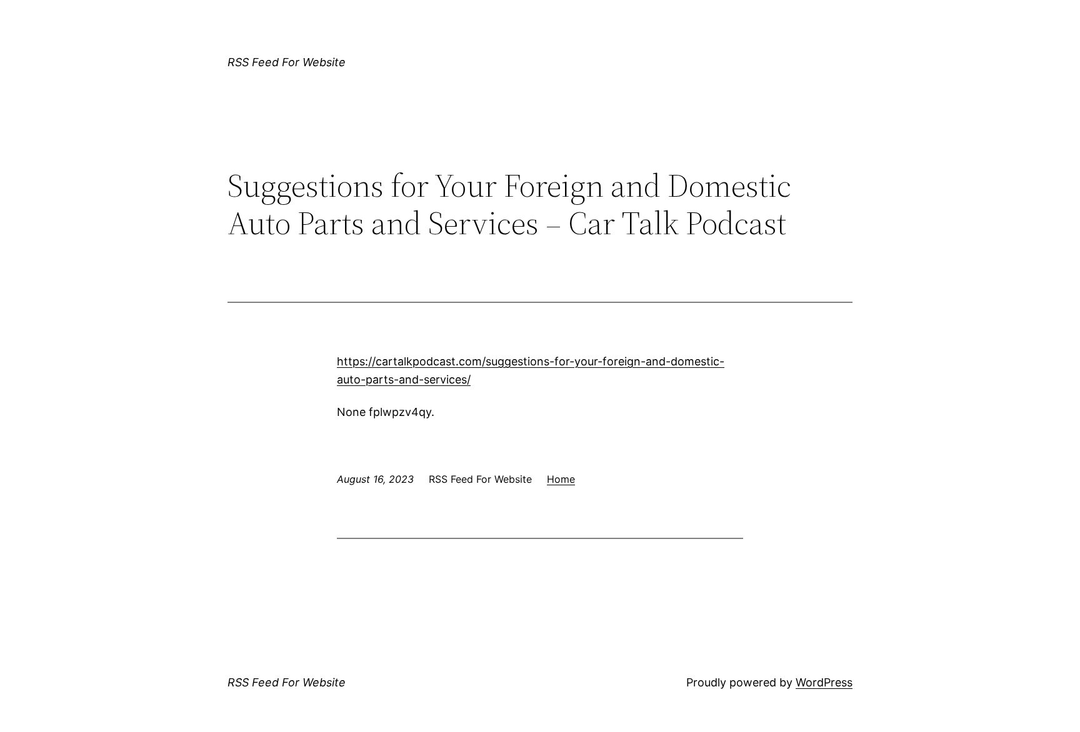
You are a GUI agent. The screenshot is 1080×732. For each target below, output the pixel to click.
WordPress (824, 682)
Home (561, 479)
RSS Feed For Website (287, 62)
